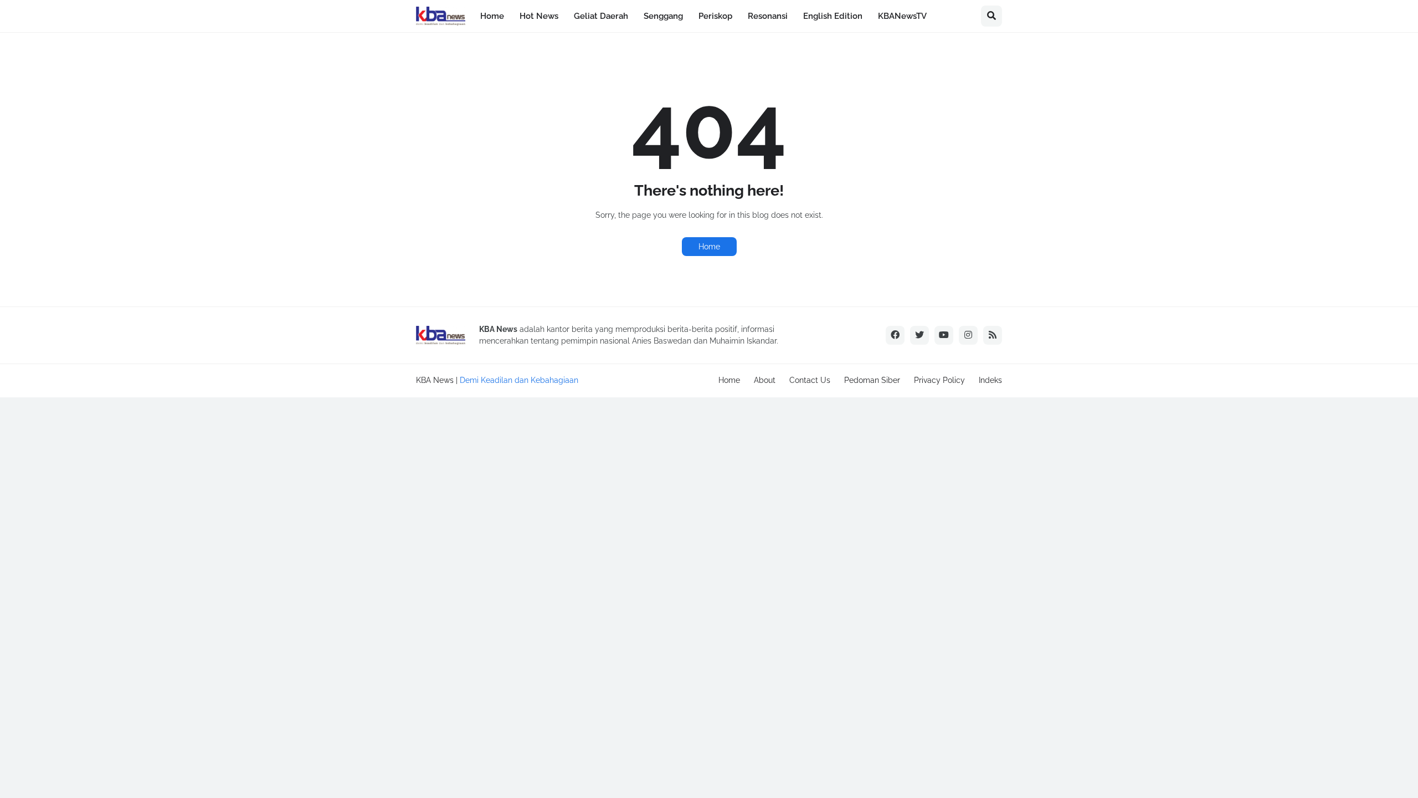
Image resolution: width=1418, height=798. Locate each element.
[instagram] (968, 335)
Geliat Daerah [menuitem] (601, 16)
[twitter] (919, 335)
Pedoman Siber (872, 380)
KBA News (435, 380)
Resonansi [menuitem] (768, 16)
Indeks (990, 380)
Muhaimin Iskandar (743, 340)
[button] (991, 16)
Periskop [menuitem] (715, 16)
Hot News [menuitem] (539, 16)
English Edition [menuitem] (832, 16)
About (764, 380)
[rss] (992, 335)
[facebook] (895, 335)
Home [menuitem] (492, 16)
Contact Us (809, 380)
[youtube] (943, 335)
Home (709, 246)
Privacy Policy (939, 380)
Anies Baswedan (661, 340)
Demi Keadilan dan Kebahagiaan (519, 380)
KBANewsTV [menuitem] (902, 16)
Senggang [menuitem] (663, 16)
